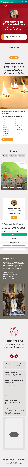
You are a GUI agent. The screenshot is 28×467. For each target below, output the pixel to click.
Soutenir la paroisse (9, 278)
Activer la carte (14, 434)
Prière (5, 127)
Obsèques (19, 133)
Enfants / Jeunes (8, 120)
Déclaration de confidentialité (18, 245)
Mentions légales (16, 460)
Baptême (19, 120)
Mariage (19, 127)
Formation (6, 123)
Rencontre (6, 129)
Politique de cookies (7, 245)
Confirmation (20, 123)
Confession (19, 125)
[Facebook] (12, 356)
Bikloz (21, 463)
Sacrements (7, 131)
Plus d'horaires (14, 57)
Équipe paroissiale (8, 276)
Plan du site (9, 460)
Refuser (14, 238)
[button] (24, 36)
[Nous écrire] (16, 356)
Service (6, 133)
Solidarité (6, 135)
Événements (13, 155)
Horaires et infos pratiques (10, 274)
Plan (7, 367)
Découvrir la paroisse (9, 272)
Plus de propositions (7, 139)
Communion (20, 121)
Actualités (21, 155)
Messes (5, 155)
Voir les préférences (14, 242)
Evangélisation (7, 121)
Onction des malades (18, 130)
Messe (11, 52)
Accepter (14, 234)
